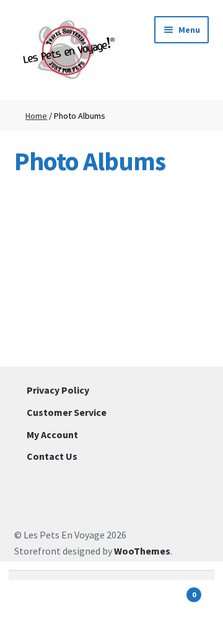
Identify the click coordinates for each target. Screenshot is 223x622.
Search (111, 601)
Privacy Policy (58, 390)
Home (36, 115)
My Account (52, 434)
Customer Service (67, 412)
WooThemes (142, 551)
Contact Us (52, 456)
